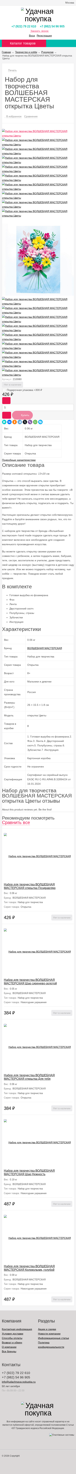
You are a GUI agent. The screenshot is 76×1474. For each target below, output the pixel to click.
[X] (25, 422)
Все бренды (9, 1351)
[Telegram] (20, 422)
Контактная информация (17, 1329)
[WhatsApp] (35, 422)
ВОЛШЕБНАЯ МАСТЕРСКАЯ (44, 648)
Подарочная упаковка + (24, 389)
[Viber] (30, 422)
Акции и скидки (47, 1329)
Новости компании (49, 1333)
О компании (9, 1346)
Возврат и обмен (12, 1342)
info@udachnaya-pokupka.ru (19, 1381)
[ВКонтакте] (9, 422)
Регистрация (44, 35)
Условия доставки (12, 1333)
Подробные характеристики (19, 459)
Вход (32, 35)
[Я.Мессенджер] (4, 422)
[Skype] (40, 422)
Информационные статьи (53, 1338)
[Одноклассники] (14, 422)
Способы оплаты (12, 1338)
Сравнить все (16, 822)
